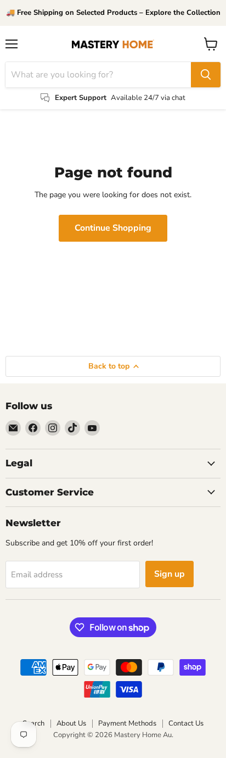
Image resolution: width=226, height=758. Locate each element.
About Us (71, 723)
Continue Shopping (113, 228)
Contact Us (186, 723)
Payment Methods (127, 723)
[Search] (206, 74)
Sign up (169, 574)
